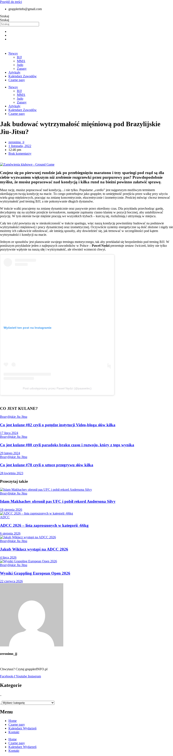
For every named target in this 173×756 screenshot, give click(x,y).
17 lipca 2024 (9, 433)
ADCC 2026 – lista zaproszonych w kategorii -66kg (44, 525)
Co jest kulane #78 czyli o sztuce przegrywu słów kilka (46, 465)
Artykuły (14, 72)
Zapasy (22, 68)
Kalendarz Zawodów (22, 76)
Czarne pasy (16, 80)
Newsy (13, 53)
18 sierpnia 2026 (11, 509)
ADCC (5, 517)
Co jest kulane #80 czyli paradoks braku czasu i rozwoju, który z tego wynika (67, 445)
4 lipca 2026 (8, 557)
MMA (21, 61)
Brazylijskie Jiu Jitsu (13, 416)
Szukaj (4, 16)
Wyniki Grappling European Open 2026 (35, 573)
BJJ (19, 57)
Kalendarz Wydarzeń (22, 728)
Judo (20, 65)
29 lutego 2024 (10, 453)
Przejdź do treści (11, 2)
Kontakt (13, 732)
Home (12, 720)
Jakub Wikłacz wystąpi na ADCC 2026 (34, 549)
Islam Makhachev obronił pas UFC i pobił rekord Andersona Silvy (58, 501)
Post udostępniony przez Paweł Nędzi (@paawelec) (57, 388)
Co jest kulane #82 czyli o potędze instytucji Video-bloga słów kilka (57, 425)
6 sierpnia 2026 (10, 533)
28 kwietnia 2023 (11, 473)
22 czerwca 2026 (11, 581)
